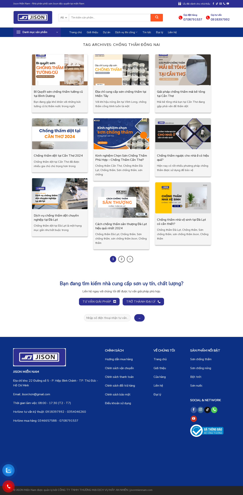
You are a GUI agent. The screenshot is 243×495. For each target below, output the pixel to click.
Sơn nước (196, 386)
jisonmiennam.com (141, 490)
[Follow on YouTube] (228, 3)
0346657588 (47, 421)
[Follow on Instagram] (200, 410)
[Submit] (157, 17)
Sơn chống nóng (200, 368)
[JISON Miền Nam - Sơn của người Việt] (33, 17)
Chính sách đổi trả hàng (120, 386)
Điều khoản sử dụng (118, 403)
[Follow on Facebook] (213, 3)
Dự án (106, 32)
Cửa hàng (160, 377)
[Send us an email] (220, 3)
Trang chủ (75, 32)
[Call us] (224, 3)
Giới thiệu (92, 32)
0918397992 (54, 412)
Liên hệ (172, 32)
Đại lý (159, 32)
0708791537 (68, 421)
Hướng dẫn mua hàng (119, 359)
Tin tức (146, 32)
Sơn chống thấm (200, 359)
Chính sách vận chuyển (119, 368)
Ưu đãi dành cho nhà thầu (196, 3)
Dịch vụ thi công (125, 32)
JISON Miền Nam (26, 490)
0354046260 (76, 412)
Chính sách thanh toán (119, 377)
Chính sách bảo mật (117, 394)
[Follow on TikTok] (217, 3)
